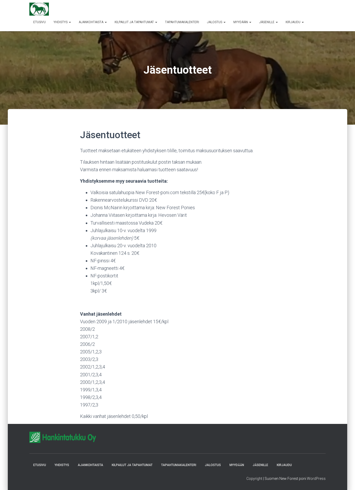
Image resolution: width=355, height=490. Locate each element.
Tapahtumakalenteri (182, 22)
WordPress (316, 478)
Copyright (254, 478)
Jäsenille (267, 22)
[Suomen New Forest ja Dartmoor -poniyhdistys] (39, 9)
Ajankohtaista (91, 22)
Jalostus (215, 22)
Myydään (241, 22)
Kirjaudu (293, 22)
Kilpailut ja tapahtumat (135, 22)
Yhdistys (61, 22)
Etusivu (39, 22)
